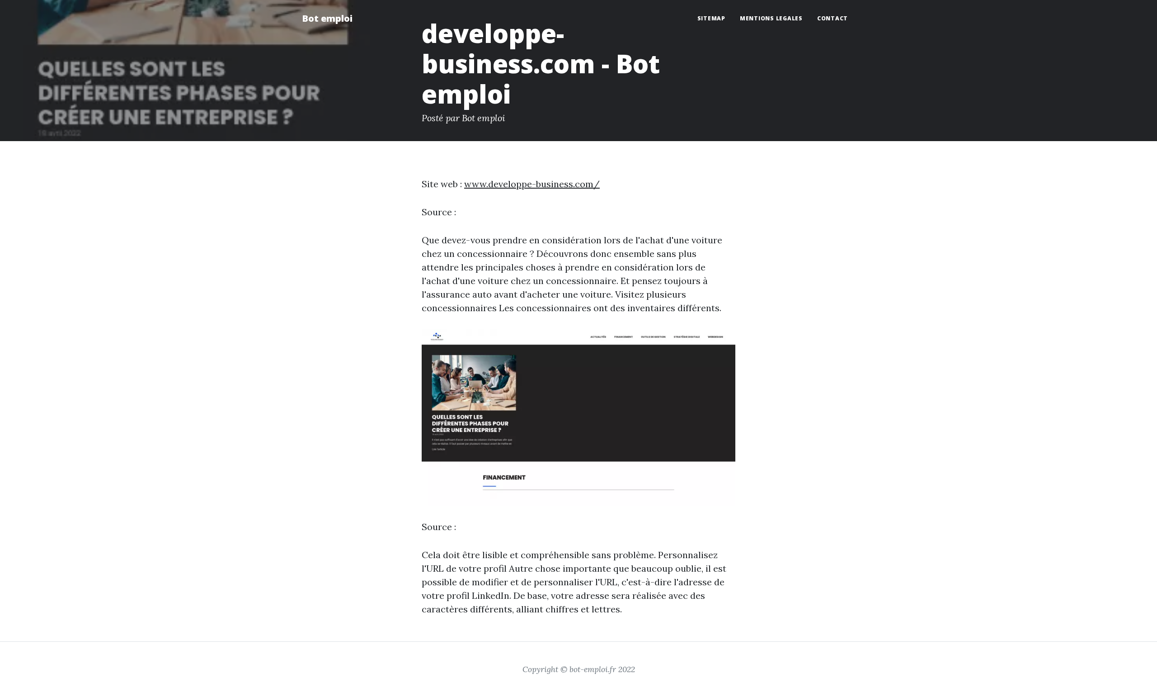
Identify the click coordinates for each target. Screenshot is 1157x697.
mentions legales (771, 18)
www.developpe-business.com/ (532, 184)
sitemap (711, 18)
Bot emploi (327, 18)
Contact (832, 18)
